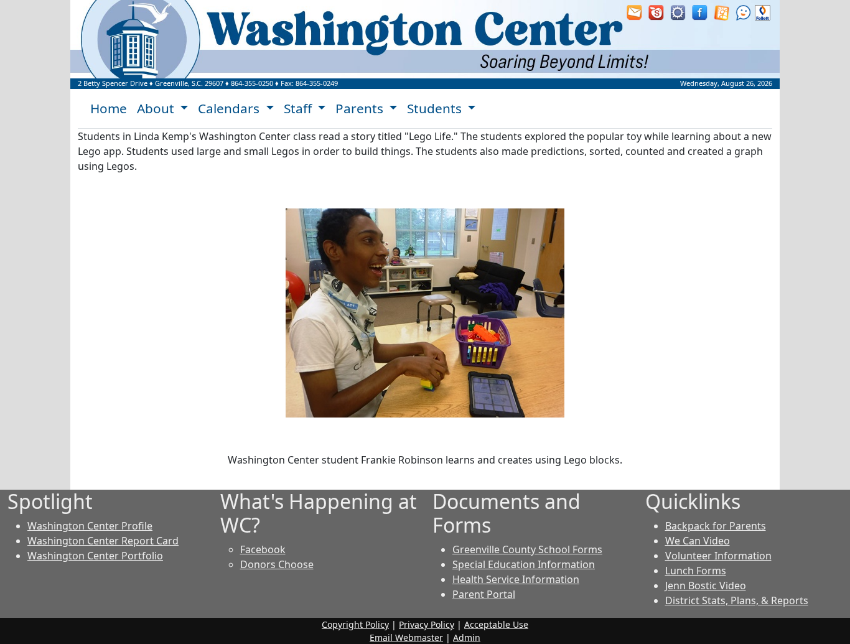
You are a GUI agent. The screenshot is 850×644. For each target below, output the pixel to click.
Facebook (263, 549)
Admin (466, 637)
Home (108, 108)
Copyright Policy (355, 624)
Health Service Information (515, 579)
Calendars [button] (230, 108)
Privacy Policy (426, 624)
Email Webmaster (406, 637)
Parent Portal (483, 594)
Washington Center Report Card (103, 541)
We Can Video (697, 541)
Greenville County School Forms (527, 549)
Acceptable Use (496, 624)
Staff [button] (299, 108)
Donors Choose (277, 564)
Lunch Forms (695, 570)
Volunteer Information (718, 555)
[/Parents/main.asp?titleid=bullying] (743, 12)
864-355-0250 (252, 83)
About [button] (157, 108)
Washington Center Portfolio (95, 555)
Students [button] (436, 108)
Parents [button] (360, 108)
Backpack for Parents (715, 526)
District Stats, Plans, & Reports (736, 600)
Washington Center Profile (89, 526)
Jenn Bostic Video (705, 585)
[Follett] (762, 12)
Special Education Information (523, 564)
